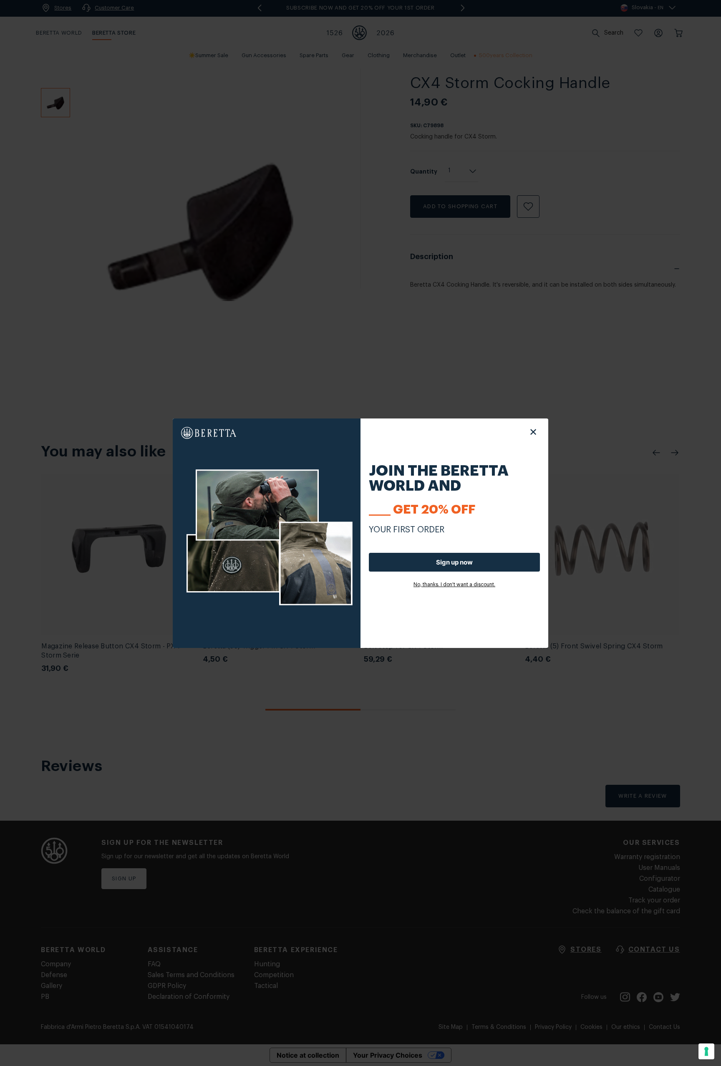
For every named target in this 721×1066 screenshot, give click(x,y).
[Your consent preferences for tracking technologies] (706, 1051)
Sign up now (454, 562)
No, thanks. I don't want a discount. (454, 584)
